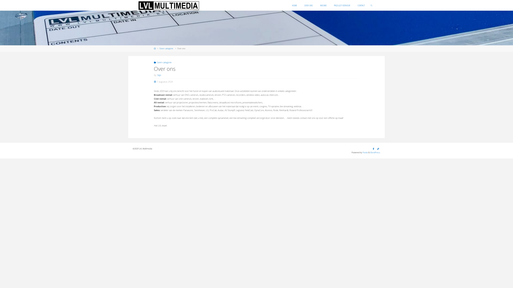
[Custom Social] (378, 149)
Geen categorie (166, 48)
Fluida (365, 152)
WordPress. (375, 152)
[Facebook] (373, 149)
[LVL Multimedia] (169, 5)
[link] (371, 5)
